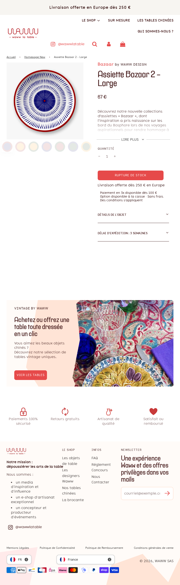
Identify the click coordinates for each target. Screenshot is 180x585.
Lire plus (130, 139)
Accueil (11, 57)
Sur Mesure (119, 20)
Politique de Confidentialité (57, 547)
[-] (99, 156)
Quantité (106, 148)
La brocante (73, 500)
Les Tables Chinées (155, 20)
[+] (114, 156)
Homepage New (34, 57)
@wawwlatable (71, 44)
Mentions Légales (18, 547)
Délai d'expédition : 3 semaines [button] (123, 233)
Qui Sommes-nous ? (156, 31)
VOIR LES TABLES (31, 375)
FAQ (95, 458)
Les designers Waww (71, 475)
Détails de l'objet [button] (112, 215)
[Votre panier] (123, 44)
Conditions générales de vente (153, 547)
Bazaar (106, 64)
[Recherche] (95, 44)
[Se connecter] (109, 44)
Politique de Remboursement (104, 547)
